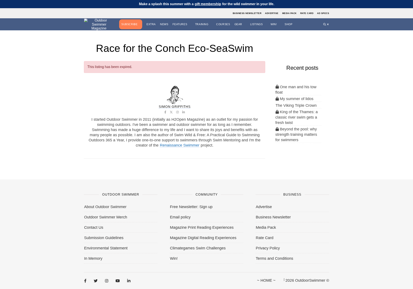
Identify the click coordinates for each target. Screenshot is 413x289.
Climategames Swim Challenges (198, 248)
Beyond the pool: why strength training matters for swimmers (296, 134)
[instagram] (106, 280)
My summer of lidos (296, 99)
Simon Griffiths (175, 106)
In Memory (93, 258)
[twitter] (96, 280)
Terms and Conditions (274, 258)
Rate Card (307, 13)
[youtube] (117, 280)
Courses (223, 24)
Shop (288, 24)
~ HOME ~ (266, 280)
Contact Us (93, 227)
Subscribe (129, 24)
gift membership (208, 4)
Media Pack (289, 13)
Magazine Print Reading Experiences (202, 227)
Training (201, 24)
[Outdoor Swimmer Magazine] (99, 24)
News (164, 24)
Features (180, 24)
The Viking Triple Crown (296, 105)
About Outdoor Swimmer (105, 207)
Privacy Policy (268, 248)
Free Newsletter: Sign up (191, 207)
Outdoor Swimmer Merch (105, 217)
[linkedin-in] (129, 280)
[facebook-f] (85, 280)
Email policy (180, 217)
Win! (274, 24)
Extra (151, 24)
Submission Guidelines (103, 238)
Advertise (272, 13)
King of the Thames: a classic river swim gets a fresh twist (296, 117)
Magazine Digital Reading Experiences (203, 238)
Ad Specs (323, 13)
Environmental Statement (106, 248)
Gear (238, 24)
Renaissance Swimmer (179, 145)
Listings (256, 24)
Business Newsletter (247, 13)
